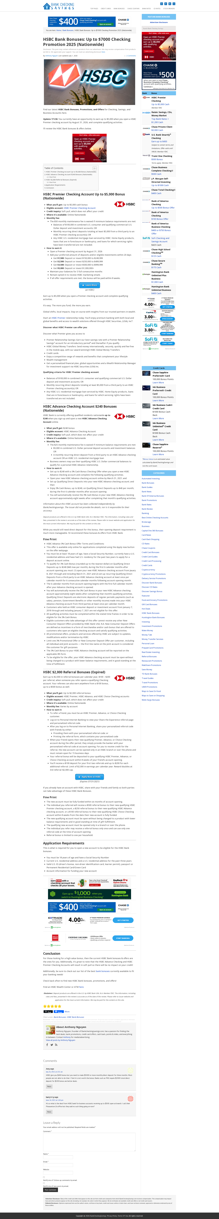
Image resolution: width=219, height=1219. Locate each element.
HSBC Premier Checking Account (80, 208)
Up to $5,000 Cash (160, 104)
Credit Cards (147, 565)
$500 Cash (156, 174)
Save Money (147, 669)
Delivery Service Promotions (154, 578)
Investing (146, 622)
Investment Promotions (152, 626)
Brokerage (146, 522)
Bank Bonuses (60, 1017)
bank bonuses (103, 971)
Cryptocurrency (148, 569)
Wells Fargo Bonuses (151, 700)
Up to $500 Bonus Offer (163, 207)
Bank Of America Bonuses (153, 496)
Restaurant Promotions (152, 661)
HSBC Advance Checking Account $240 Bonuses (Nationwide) (69, 174)
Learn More (158, 382)
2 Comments (131, 56)
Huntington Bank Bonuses (153, 617)
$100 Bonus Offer (159, 219)
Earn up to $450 (159, 141)
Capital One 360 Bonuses (152, 530)
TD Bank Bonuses (149, 674)
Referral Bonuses (149, 656)
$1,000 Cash (157, 282)
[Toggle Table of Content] (93, 168)
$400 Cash (156, 193)
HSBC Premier (58, 317)
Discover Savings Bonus (152, 591)
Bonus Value (148, 459)
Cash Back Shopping (150, 539)
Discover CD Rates (149, 587)
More (67, 1011)
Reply (49, 1086)
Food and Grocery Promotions (154, 600)
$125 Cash (156, 256)
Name (46, 1154)
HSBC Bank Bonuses (75, 1017)
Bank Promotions (149, 500)
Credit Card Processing (151, 561)
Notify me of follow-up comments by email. (60, 1180)
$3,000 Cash (157, 130)
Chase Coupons (148, 548)
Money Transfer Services (152, 639)
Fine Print (53, 177)
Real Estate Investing (151, 652)
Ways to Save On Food (151, 691)
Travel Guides (148, 678)
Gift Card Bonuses (149, 604)
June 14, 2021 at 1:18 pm (54, 1100)
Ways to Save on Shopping (153, 695)
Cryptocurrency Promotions (154, 574)
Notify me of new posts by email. (56, 1186)
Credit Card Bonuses (150, 552)
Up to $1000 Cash (160, 185)
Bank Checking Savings (58, 7)
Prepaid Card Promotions (152, 648)
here (103, 52)
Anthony (67, 1037)
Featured (145, 595)
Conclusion (50, 188)
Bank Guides (147, 487)
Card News (146, 535)
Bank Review (147, 509)
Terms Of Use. (123, 1216)
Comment (47, 1131)
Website (46, 1169)
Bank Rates (146, 504)
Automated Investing (151, 478)
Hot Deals (146, 609)
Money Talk (147, 635)
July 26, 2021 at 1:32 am (54, 1072)
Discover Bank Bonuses (152, 582)
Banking (145, 513)
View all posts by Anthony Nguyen (60, 1040)
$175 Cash (156, 267)
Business (146, 526)
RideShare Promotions (151, 665)
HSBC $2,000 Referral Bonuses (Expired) (61, 180)
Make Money (147, 630)
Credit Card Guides (150, 556)
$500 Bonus (157, 159)
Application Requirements (55, 185)
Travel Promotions (150, 682)
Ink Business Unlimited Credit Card (162, 426)
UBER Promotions (149, 687)
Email (46, 1162)
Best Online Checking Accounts (155, 517)
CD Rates (146, 543)
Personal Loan (148, 643)
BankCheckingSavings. (98, 1216)
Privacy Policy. (112, 1216)
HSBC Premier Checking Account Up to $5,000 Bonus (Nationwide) (71, 172)
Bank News (146, 491)
